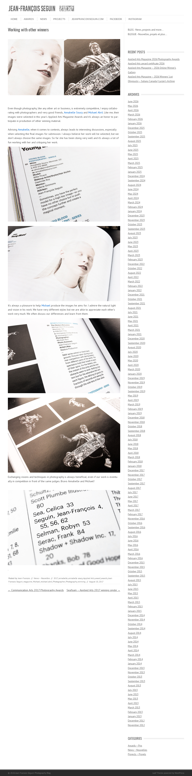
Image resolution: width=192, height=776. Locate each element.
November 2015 (136, 567)
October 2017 (135, 479)
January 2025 (135, 171)
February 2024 (135, 207)
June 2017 (133, 496)
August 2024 (134, 185)
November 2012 (136, 725)
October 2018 (135, 426)
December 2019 (136, 378)
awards (104, 578)
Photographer (59, 581)
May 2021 (133, 321)
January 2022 (135, 290)
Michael (46, 305)
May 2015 (133, 593)
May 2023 (133, 246)
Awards (29, 19)
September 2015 (136, 575)
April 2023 (133, 251)
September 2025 (136, 136)
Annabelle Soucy (73, 112)
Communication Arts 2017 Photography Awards (36, 590)
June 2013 (133, 694)
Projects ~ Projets (137, 754)
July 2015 (133, 584)
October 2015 (135, 571)
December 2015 (136, 562)
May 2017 (133, 501)
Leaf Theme (157, 773)
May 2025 (133, 154)
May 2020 (133, 360)
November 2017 (136, 475)
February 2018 (135, 461)
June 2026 (133, 101)
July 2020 (133, 352)
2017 (56, 578)
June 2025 (133, 150)
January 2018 (135, 466)
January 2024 (135, 211)
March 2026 (134, 114)
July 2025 (133, 145)
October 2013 (135, 676)
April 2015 (133, 597)
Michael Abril (95, 112)
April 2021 (133, 325)
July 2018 (133, 439)
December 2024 (136, 176)
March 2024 (134, 202)
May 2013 (133, 698)
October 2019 (135, 387)
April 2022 (133, 277)
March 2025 (134, 163)
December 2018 (136, 417)
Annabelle (23, 129)
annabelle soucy (75, 578)
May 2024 (133, 193)
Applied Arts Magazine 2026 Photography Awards (154, 59)
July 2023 (133, 237)
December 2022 (136, 264)
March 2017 (134, 510)
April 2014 (133, 650)
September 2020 (136, 343)
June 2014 (133, 641)
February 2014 (135, 659)
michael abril (46, 581)
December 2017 (136, 470)
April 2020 (133, 365)
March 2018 (134, 457)
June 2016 (133, 540)
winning (82, 581)
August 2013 (134, 685)
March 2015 (134, 602)
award (97, 578)
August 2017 (134, 488)
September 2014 (136, 628)
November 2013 (136, 672)
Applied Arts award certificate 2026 (146, 63)
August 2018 (134, 435)
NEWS (43, 19)
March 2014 (134, 655)
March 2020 (134, 369)
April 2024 (133, 198)
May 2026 (133, 106)
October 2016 (135, 523)
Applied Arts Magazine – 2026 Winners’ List (150, 76)
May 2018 (133, 448)
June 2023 (133, 242)
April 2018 (133, 453)
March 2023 (134, 255)
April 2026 (133, 110)
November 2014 (136, 619)
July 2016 (133, 536)
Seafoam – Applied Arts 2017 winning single (93, 590)
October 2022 (135, 268)
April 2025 (133, 158)
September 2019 (136, 391)
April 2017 (133, 505)
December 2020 (136, 338)
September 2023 (136, 229)
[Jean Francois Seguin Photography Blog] (41, 12)
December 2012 (136, 720)
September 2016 (136, 527)
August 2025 (134, 141)
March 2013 (134, 707)
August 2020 (134, 347)
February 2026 (135, 119)
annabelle (63, 578)
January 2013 (135, 716)
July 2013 (133, 690)
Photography (71, 581)
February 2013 (135, 712)
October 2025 (135, 132)
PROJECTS (59, 19)
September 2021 (136, 303)
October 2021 (135, 299)
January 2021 (135, 334)
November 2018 (136, 422)
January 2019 (135, 413)
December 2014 (136, 615)
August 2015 (134, 580)
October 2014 (135, 624)
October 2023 (135, 224)
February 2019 (135, 409)
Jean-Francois (24, 578)
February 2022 (135, 286)
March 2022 (134, 281)
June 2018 (133, 444)
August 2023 (134, 233)
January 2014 (135, 663)
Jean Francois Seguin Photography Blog (33, 773)
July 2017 (133, 492)
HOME (14, 19)
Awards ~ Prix (135, 745)
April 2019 (133, 400)
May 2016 (133, 545)
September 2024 (136, 180)
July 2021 (133, 312)
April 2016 (133, 549)
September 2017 (136, 483)
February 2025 (135, 167)
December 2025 (136, 128)
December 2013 (136, 668)
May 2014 (133, 646)
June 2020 (133, 356)
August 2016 (134, 532)
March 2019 (134, 404)
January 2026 (135, 123)
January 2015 (135, 611)
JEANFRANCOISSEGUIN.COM (88, 19)
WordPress (179, 773)
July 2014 (133, 637)
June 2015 (133, 589)
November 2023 (136, 220)
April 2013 (133, 703)
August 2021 (134, 308)
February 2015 (135, 606)
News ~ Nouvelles (42, 578)
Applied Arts (88, 578)
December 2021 (136, 294)
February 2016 (135, 558)
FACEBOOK (116, 19)
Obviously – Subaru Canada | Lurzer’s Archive (151, 81)
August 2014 (134, 633)
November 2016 (136, 518)
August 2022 (134, 273)
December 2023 (136, 215)
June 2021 (133, 316)
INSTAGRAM (135, 19)
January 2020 (135, 374)
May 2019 (133, 395)
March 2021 (134, 330)
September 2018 (136, 431)
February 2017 (135, 514)
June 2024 (133, 189)
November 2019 (136, 382)
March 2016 (134, 554)
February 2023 (135, 259)
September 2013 (136, 681)
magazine (27, 581)
